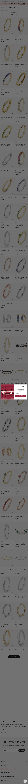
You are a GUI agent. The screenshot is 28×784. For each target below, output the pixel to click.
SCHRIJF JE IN (21, 395)
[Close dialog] (26, 385)
